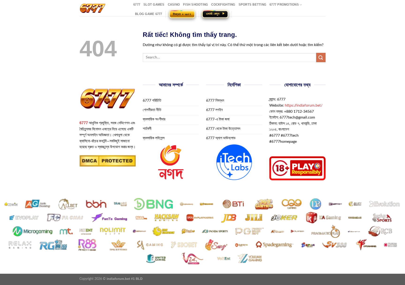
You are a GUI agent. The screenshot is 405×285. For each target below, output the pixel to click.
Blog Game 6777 (148, 14)
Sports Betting (252, 4)
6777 (136, 4)
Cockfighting (223, 4)
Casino (174, 4)
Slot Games (154, 4)
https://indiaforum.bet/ (303, 105)
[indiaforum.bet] (102, 8)
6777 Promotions (284, 4)
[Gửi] (321, 57)
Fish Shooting (195, 4)
